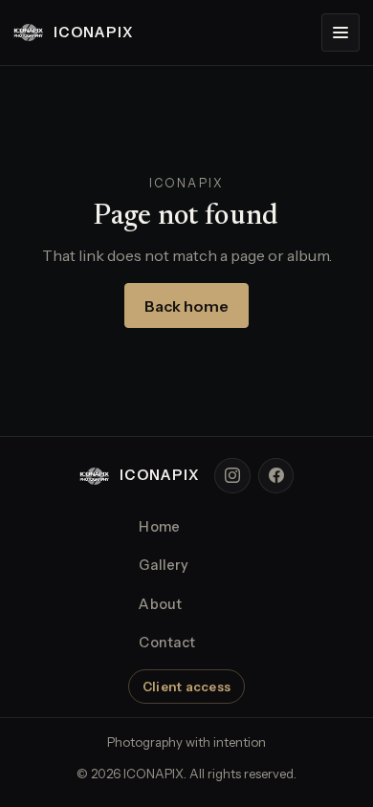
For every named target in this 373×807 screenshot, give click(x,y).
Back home (186, 306)
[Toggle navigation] (340, 32)
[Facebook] (276, 476)
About (160, 604)
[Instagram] (232, 476)
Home (159, 526)
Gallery (163, 565)
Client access (186, 686)
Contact (167, 642)
